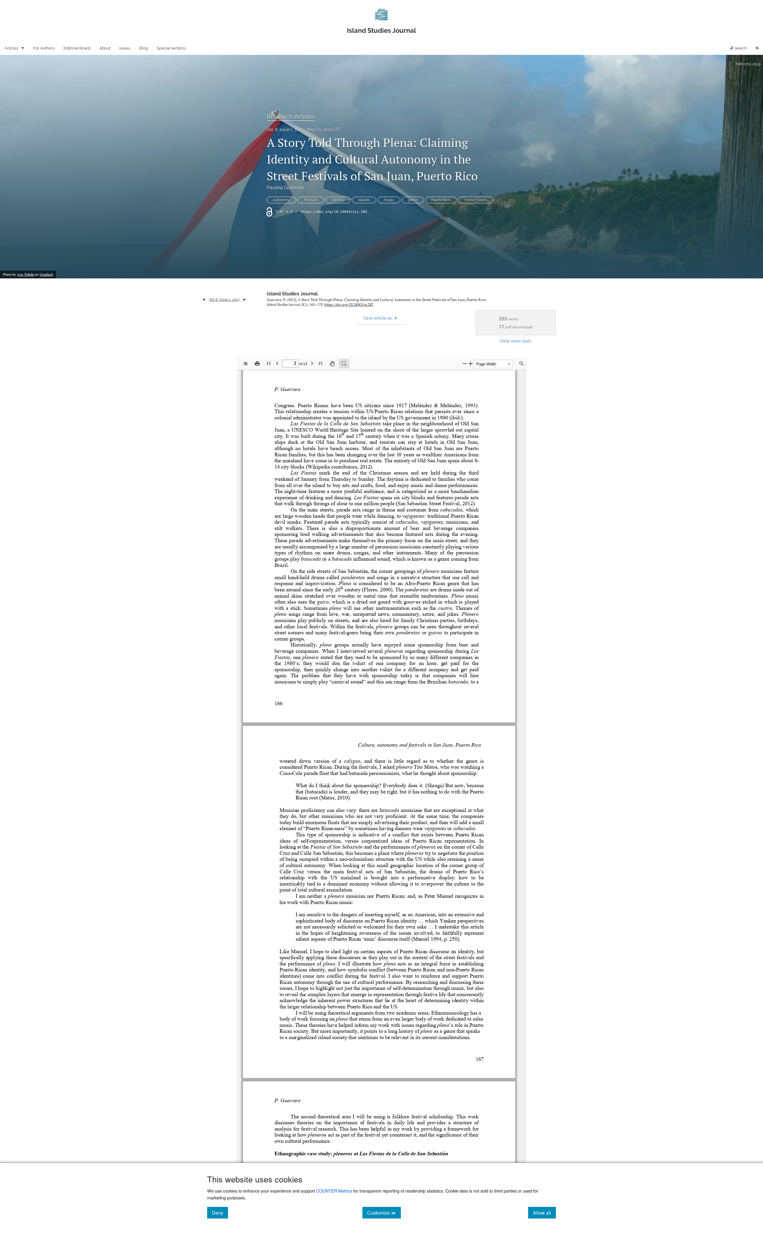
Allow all (544, 1212)
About (104, 48)
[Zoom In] (470, 363)
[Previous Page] (277, 363)
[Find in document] (521, 363)
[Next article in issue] (244, 300)
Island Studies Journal (292, 294)
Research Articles (291, 116)
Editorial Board (76, 48)
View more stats (515, 340)
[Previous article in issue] (204, 300)
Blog (143, 48)
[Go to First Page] (268, 363)
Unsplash (46, 274)
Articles (11, 48)
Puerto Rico (440, 200)
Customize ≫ (384, 1212)
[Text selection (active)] (344, 363)
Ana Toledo (25, 274)
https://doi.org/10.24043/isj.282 (333, 212)
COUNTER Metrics (334, 1191)
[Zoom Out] (464, 363)
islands (364, 200)
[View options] (246, 363)
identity (338, 200)
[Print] (257, 363)
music (389, 200)
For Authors (44, 48)
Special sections (171, 48)
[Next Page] (312, 363)
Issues (124, 48)
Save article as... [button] (380, 318)
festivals (311, 200)
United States (475, 200)
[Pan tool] (332, 363)
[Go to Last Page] (320, 363)
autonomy (281, 200)
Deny (220, 1212)
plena (412, 200)
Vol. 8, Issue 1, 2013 (285, 129)
